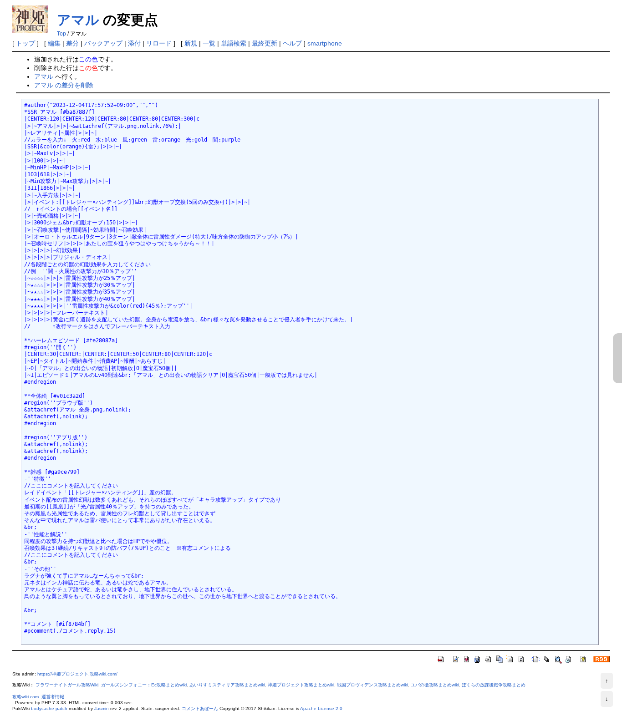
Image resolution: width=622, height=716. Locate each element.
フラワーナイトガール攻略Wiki (67, 684)
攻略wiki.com (25, 696)
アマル (78, 19)
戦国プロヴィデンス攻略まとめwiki (372, 684)
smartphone (324, 43)
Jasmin (101, 708)
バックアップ (103, 43)
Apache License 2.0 (321, 708)
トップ (25, 43)
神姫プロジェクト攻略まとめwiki (301, 684)
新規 (190, 43)
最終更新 (264, 43)
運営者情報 (52, 696)
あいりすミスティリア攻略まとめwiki (227, 684)
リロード (159, 43)
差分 (72, 43)
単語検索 (233, 43)
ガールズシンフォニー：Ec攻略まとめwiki (144, 684)
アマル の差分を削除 (63, 85)
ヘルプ (292, 43)
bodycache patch (49, 708)
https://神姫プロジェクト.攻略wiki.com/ (77, 673)
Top (61, 33)
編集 (54, 43)
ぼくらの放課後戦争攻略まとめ (493, 684)
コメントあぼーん (200, 708)
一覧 (209, 43)
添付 (134, 43)
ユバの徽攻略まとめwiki (435, 684)
